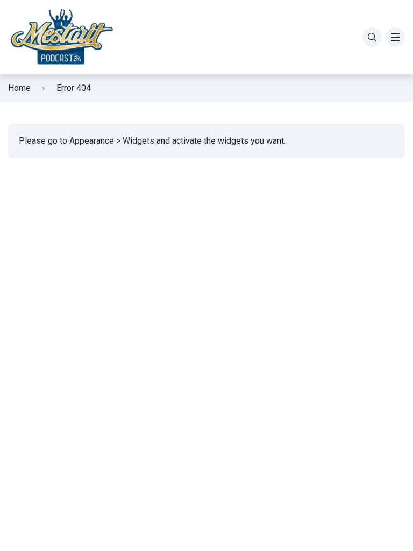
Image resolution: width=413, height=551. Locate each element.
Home (19, 88)
